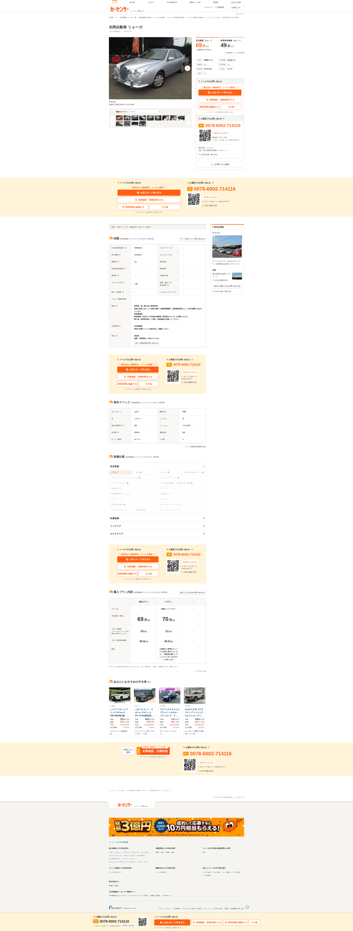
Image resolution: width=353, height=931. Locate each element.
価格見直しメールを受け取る (236, 52)
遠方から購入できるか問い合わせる (227, 286)
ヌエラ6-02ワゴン (114, 858)
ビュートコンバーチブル (116, 862)
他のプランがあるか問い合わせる (192, 592)
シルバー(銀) (225, 872)
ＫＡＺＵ (210, 148)
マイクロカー (131, 862)
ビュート (132, 858)
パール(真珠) (206, 875)
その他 (231, 107)
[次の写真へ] (187, 68)
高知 (173, 852)
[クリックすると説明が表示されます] (211, 40)
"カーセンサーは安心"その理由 (191, 908)
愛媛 (167, 852)
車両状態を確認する (208, 107)
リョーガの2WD (161, 872)
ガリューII (135, 852)
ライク (146, 862)
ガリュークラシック (115, 855)
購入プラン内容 (144, 227)
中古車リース (167, 895)
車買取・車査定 (114, 885)
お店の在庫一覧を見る (209, 155)
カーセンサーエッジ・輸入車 (139, 895)
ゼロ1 (125, 855)
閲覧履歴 (220, 7)
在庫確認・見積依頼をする (222, 99)
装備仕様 (132, 227)
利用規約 (177, 908)
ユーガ (139, 862)
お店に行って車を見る (221, 92)
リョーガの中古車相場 (119, 842)
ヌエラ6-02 (140, 855)
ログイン (209, 7)
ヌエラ (132, 855)
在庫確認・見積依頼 (153, 751)
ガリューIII (144, 852)
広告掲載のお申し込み (237, 908)
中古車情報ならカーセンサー (118, 895)
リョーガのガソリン (115, 872)
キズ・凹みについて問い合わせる (192, 239)
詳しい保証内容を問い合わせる (147, 343)
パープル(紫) (236, 872)
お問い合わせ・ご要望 (221, 908)
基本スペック (121, 227)
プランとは (202, 671)
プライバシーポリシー (165, 908)
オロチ (111, 852)
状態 (112, 227)
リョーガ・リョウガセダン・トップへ (227, 797)
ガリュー (118, 852)
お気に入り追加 (221, 164)
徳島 (157, 852)
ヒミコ (125, 858)
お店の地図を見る (210, 205)
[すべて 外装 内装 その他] (145, 112)
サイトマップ (240, 14)
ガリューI (126, 852)
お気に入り (236, 7)
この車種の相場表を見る (197, 447)
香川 (162, 852)
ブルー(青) (216, 872)
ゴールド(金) (206, 872)
